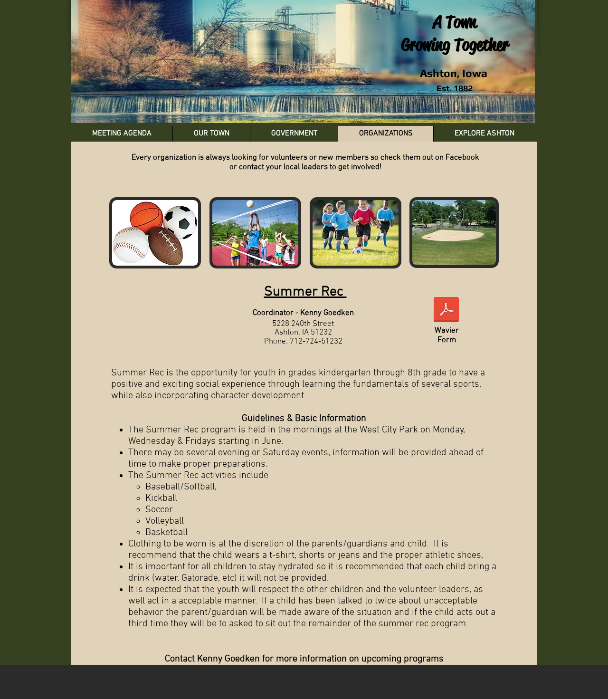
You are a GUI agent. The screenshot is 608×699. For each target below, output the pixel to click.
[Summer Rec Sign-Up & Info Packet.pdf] (446, 311)
